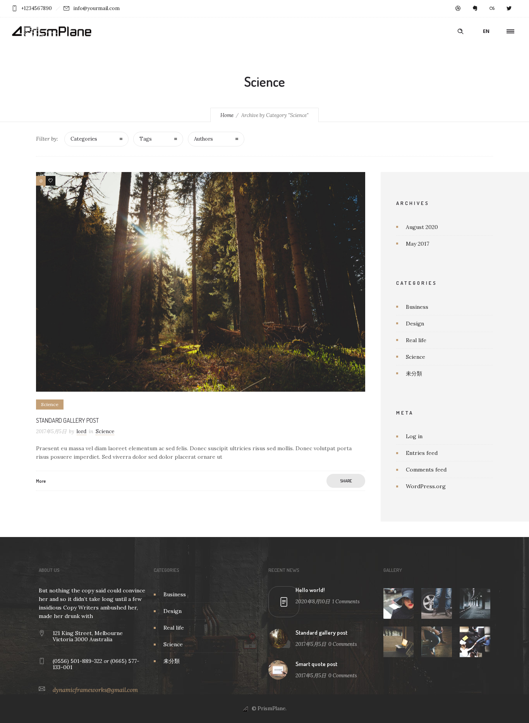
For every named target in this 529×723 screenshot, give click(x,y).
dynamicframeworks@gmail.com (95, 690)
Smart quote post (316, 664)
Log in (414, 436)
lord (81, 431)
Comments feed (426, 469)
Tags (145, 139)
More (41, 481)
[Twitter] (508, 8)
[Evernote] (474, 8)
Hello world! (310, 590)
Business (417, 306)
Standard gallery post (67, 420)
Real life (416, 340)
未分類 (414, 373)
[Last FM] (491, 8)
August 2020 (422, 227)
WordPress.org (426, 486)
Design (415, 323)
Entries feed (422, 452)
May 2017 (417, 243)
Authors (203, 139)
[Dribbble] (457, 8)
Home (227, 115)
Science (415, 356)
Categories (83, 139)
